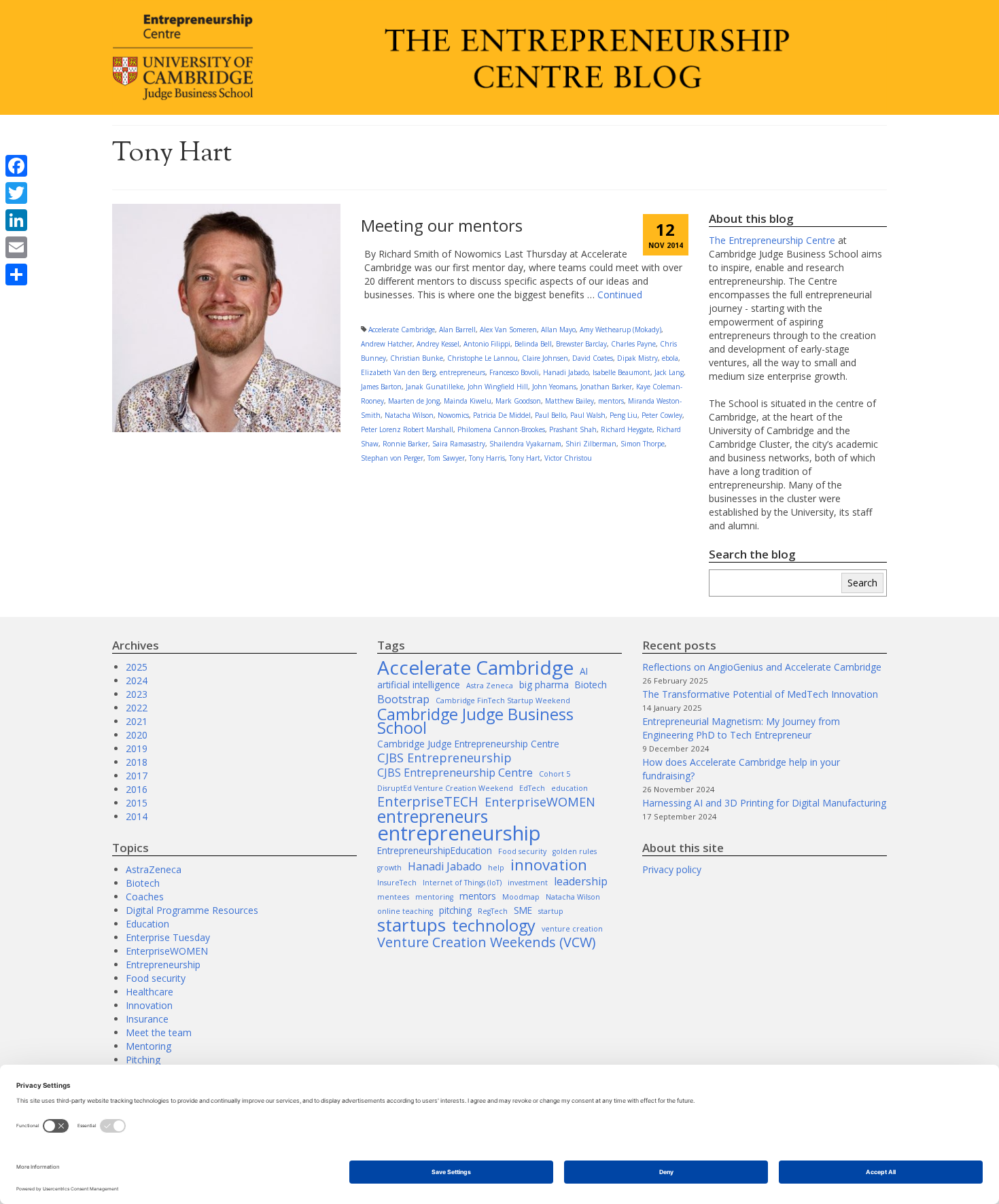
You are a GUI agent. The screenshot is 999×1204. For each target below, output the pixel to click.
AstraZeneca (153, 869)
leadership (581, 881)
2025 (136, 666)
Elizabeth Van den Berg (398, 372)
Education (147, 923)
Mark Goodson (518, 401)
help (496, 867)
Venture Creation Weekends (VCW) (486, 942)
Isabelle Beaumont (621, 372)
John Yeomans (554, 386)
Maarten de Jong (414, 401)
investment (528, 882)
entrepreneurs (462, 372)
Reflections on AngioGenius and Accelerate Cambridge (761, 666)
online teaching (405, 911)
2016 (136, 789)
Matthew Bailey (569, 401)
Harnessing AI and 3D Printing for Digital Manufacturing (764, 802)
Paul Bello (550, 415)
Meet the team (159, 1032)
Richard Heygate (626, 429)
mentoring (434, 897)
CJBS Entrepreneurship (444, 757)
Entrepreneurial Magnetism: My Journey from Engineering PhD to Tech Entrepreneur (741, 728)
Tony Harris (487, 458)
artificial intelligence (418, 684)
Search (862, 582)
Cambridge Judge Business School (475, 720)
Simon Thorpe (642, 443)
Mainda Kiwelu (467, 401)
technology (494, 925)
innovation (548, 865)
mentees (393, 897)
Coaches (145, 896)
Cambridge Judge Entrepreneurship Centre (468, 743)
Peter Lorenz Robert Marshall (407, 429)
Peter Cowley (662, 415)
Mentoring (148, 1046)
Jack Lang (669, 372)
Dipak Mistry (637, 358)
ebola (670, 358)
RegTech (493, 911)
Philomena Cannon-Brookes (501, 429)
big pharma (544, 684)
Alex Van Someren (508, 329)
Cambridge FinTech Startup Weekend (503, 700)
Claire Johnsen (545, 358)
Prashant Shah (573, 429)
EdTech (532, 788)
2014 (136, 816)
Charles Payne (633, 344)
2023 (136, 694)
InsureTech (397, 882)
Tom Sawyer (446, 458)
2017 (136, 775)
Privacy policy (671, 869)
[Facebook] (16, 165)
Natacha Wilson (409, 415)
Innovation (149, 1005)
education (569, 788)
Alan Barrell (457, 329)
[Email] (16, 247)
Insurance (147, 1018)
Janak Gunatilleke (434, 386)
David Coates (592, 358)
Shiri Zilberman (590, 443)
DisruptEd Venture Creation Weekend (445, 788)
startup (550, 911)
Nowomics (453, 415)
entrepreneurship (459, 833)
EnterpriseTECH (427, 802)
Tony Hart (524, 458)
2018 (136, 762)
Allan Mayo (558, 329)
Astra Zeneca (489, 685)
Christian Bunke (416, 358)
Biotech (143, 883)
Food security (156, 978)
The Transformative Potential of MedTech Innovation (760, 694)
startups (411, 925)
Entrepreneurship (163, 964)
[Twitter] (16, 193)
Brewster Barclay (581, 344)
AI (584, 671)
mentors (611, 401)
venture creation (572, 929)
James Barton (381, 386)
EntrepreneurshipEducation (434, 850)
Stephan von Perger (392, 458)
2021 (136, 721)
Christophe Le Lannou (482, 358)
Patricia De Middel (502, 415)
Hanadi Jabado (566, 372)
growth (389, 867)
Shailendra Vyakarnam (525, 443)
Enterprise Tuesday (168, 937)
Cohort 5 (554, 774)
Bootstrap (403, 699)
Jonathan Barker (606, 386)
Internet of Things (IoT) (462, 882)
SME (523, 910)
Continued (619, 294)
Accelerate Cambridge (401, 329)
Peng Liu (623, 415)
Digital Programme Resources (192, 910)
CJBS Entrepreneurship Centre (455, 772)
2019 (136, 748)
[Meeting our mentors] (226, 317)
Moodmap (521, 897)
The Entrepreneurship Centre (772, 240)
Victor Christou (568, 458)
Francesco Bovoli (514, 372)
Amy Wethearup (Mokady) (620, 329)
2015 (136, 802)
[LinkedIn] (16, 220)
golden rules (575, 851)
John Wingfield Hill (498, 386)
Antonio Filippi (486, 344)
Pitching (143, 1059)
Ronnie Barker (405, 443)
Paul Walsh (588, 415)
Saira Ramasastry (458, 443)
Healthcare (149, 991)
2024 (136, 680)
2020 (136, 734)
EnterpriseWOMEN (167, 950)
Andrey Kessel (438, 344)
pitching (455, 910)
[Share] (16, 274)
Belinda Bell (533, 344)
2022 (136, 707)
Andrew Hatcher (387, 344)
